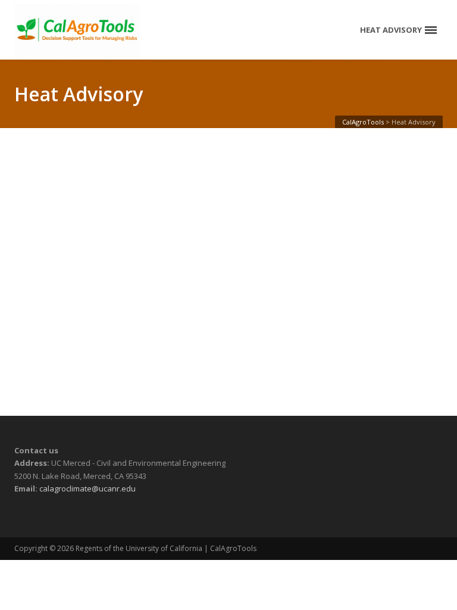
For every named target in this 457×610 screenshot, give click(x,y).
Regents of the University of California (139, 548)
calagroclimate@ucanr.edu (87, 488)
